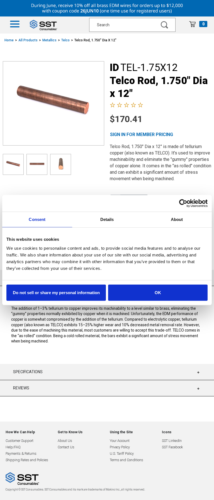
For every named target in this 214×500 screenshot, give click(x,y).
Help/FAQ (13, 447)
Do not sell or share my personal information (56, 292)
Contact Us (66, 447)
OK (158, 292)
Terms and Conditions (126, 460)
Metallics (49, 40)
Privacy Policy (120, 447)
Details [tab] (107, 219)
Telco (65, 40)
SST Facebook (172, 447)
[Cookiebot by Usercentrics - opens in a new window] (183, 203)
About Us (65, 441)
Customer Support (19, 441)
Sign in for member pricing (141, 134)
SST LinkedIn (172, 441)
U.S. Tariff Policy (122, 453)
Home (9, 40)
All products (28, 40)
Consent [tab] (37, 219)
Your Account (120, 441)
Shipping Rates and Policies (27, 460)
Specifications (28, 372)
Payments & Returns (21, 453)
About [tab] (177, 219)
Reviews (21, 388)
